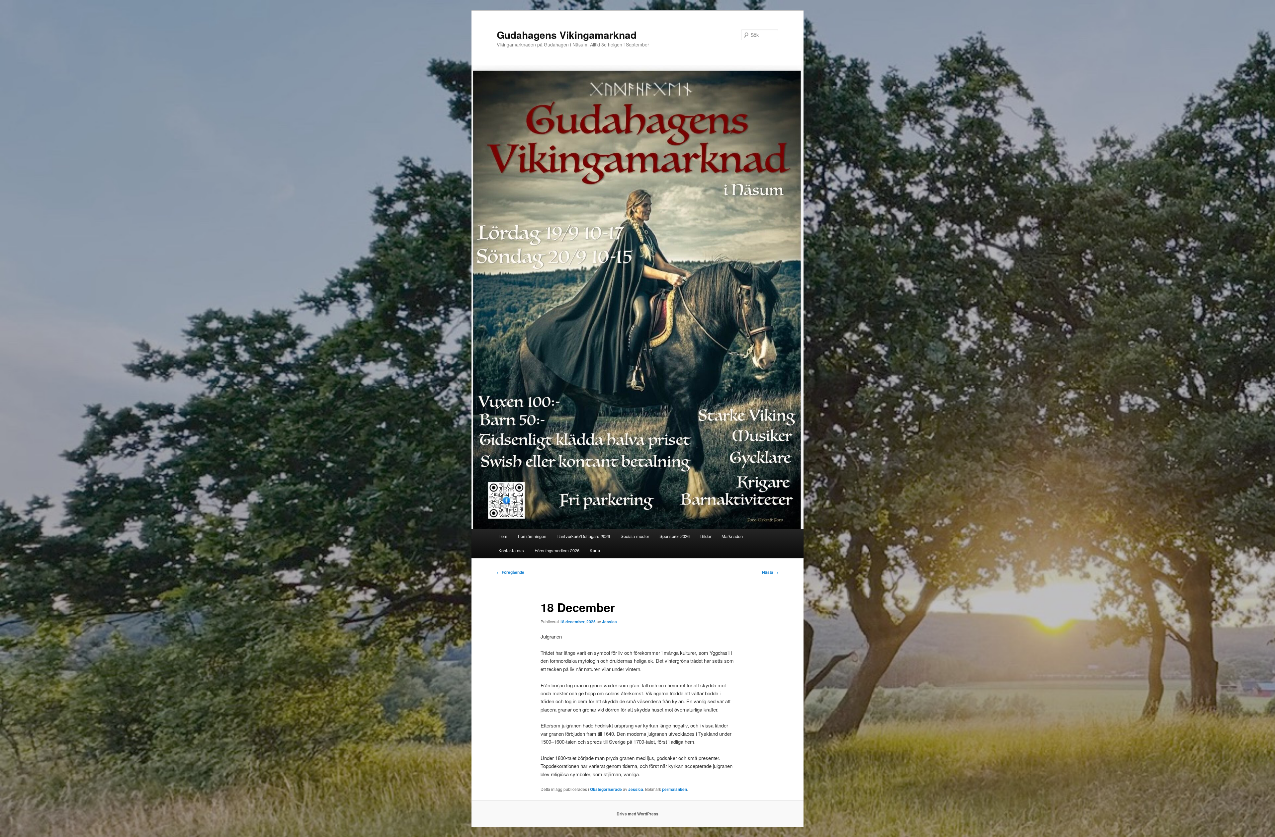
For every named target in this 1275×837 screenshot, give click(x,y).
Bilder (705, 536)
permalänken (674, 789)
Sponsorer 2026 (674, 536)
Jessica (609, 622)
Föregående (510, 572)
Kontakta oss (511, 550)
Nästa (770, 572)
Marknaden (732, 536)
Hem (502, 536)
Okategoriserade (606, 789)
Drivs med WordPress (637, 814)
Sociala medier (635, 536)
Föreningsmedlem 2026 (557, 550)
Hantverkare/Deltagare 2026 (583, 536)
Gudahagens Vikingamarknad (567, 35)
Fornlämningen (532, 536)
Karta (595, 550)
